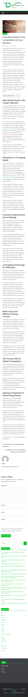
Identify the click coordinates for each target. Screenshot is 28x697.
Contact (3, 672)
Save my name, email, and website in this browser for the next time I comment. (12, 530)
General (3, 629)
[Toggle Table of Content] (17, 96)
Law (2, 636)
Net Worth (3, 641)
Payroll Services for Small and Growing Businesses (13, 445)
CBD (2, 617)
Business (5, 33)
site (12, 437)
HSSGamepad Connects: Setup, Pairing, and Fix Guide (13, 574)
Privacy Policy (4, 666)
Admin (15, 46)
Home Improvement (6, 634)
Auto (2, 613)
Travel (2, 650)
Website (3, 519)
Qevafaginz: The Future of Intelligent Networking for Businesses (15, 451)
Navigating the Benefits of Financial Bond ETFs (12, 563)
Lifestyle (3, 638)
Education (3, 620)
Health (2, 631)
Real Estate (3, 646)
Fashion (3, 622)
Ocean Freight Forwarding (14, 129)
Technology (4, 648)
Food (2, 627)
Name (3, 505)
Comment (4, 486)
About (2, 669)
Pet (2, 643)
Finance (3, 624)
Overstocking (15, 347)
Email (3, 512)
